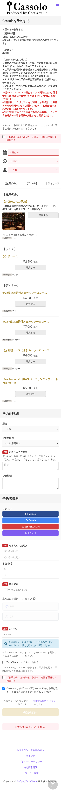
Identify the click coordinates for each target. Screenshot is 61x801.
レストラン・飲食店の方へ (30, 750)
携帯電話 (10, 584)
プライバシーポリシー (30, 761)
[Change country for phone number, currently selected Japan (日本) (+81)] (7, 590)
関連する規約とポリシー (45, 701)
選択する (43, 215)
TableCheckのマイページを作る (23, 662)
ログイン (7, 508)
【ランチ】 (31, 183)
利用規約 (30, 755)
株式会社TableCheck (26, 781)
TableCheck (30, 533)
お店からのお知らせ (12, 29)
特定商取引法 (30, 767)
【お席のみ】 (11, 183)
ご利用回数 (8, 437)
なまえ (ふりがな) (15, 545)
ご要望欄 (7, 475)
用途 (4, 423)
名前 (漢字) (7, 563)
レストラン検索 (31, 773)
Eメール (10, 628)
